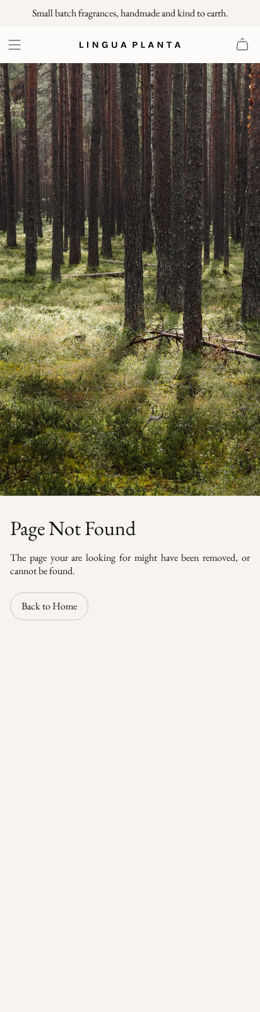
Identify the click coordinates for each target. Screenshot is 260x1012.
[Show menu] (16, 44)
